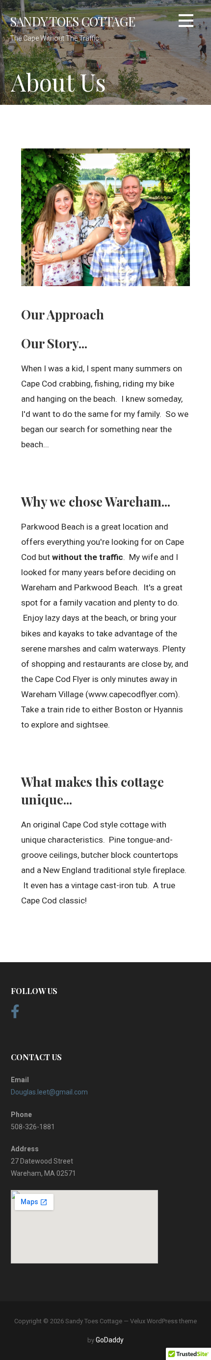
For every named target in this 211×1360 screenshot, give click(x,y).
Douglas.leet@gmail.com (49, 1092)
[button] (186, 22)
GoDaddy (110, 1340)
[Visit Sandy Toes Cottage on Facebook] (15, 1014)
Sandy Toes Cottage (72, 21)
